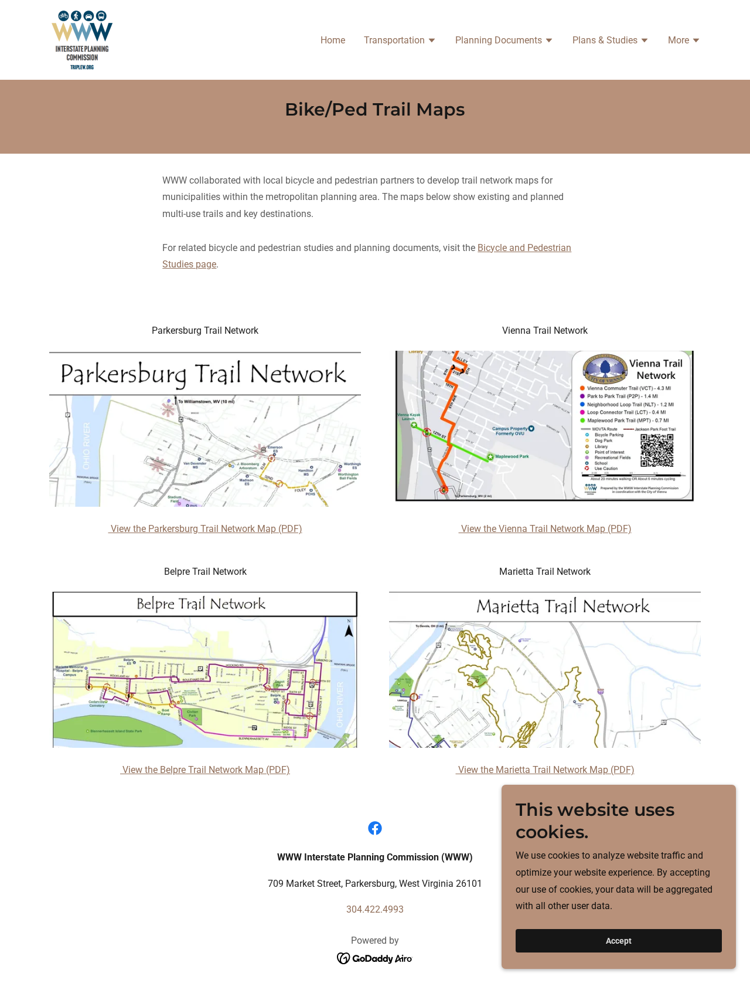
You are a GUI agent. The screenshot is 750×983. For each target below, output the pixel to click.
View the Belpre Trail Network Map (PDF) (205, 769)
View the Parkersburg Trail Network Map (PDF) (205, 528)
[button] (400, 41)
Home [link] (333, 40)
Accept (619, 940)
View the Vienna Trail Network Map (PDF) (545, 528)
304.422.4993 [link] (375, 909)
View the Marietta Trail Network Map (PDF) (545, 769)
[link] (82, 39)
